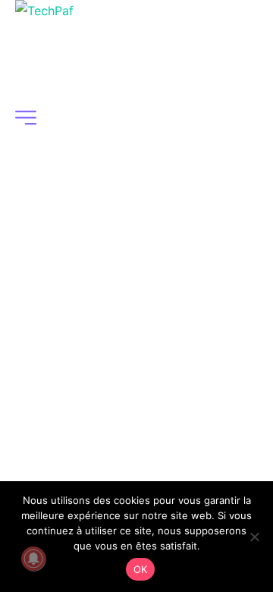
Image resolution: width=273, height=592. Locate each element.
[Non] (254, 536)
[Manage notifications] (33, 558)
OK (140, 569)
